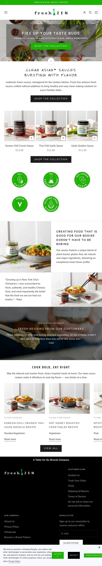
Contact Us (74, 475)
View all (51, 448)
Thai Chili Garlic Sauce (51, 145)
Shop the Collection (50, 46)
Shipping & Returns (78, 491)
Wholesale (10, 532)
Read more (10, 439)
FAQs (71, 485)
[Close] (99, 547)
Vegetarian (19, 433)
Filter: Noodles (13, 418)
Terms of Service (77, 496)
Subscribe (71, 543)
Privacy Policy (11, 526)
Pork (96, 433)
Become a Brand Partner (17, 537)
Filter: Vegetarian (60, 418)
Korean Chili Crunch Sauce (19, 145)
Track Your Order (77, 480)
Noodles (8, 433)
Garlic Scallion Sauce (82, 145)
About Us (9, 521)
